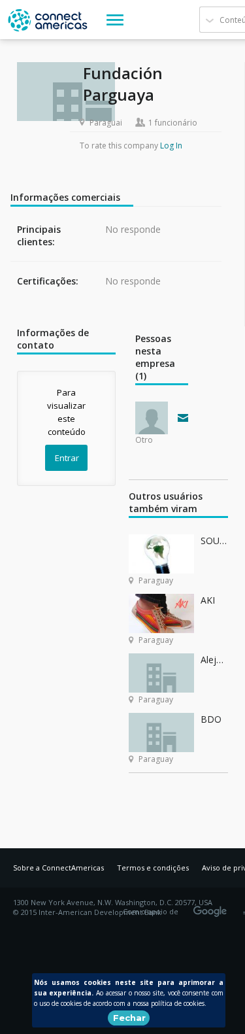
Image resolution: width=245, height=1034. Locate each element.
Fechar (129, 1017)
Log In (171, 145)
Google (212, 907)
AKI (208, 600)
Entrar (67, 458)
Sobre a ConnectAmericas (58, 867)
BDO (211, 719)
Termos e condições (153, 867)
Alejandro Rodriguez (214, 659)
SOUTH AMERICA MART (214, 540)
